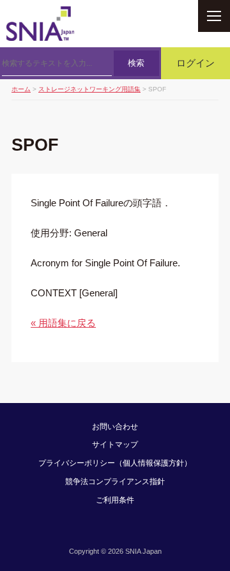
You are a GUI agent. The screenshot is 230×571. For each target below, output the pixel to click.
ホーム (21, 89)
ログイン (195, 63)
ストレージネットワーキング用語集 (89, 89)
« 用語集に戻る (63, 322)
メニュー (214, 16)
